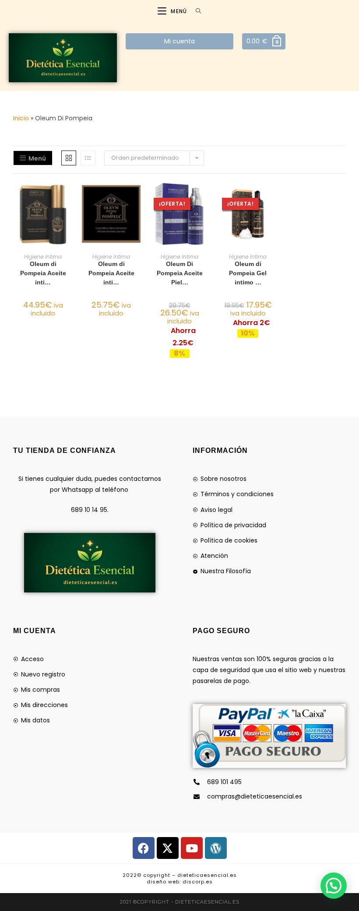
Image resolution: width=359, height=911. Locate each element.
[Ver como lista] (88, 158)
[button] (70, 220)
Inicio (21, 118)
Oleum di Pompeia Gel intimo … (248, 273)
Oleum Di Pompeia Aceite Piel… (180, 273)
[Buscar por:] (195, 11)
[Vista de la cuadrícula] (68, 158)
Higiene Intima (43, 256)
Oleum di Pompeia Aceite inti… (43, 273)
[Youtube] (192, 848)
